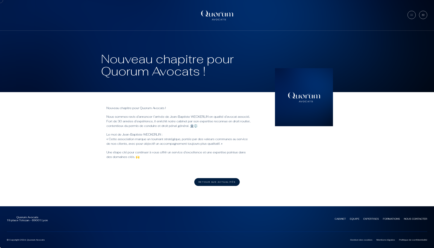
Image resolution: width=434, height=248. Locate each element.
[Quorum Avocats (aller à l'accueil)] (217, 15)
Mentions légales (386, 240)
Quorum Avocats (152, 108)
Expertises (371, 218)
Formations (391, 218)
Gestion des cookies (361, 240)
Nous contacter (415, 218)
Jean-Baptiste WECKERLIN (189, 117)
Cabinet (340, 218)
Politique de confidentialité (413, 240)
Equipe (354, 218)
